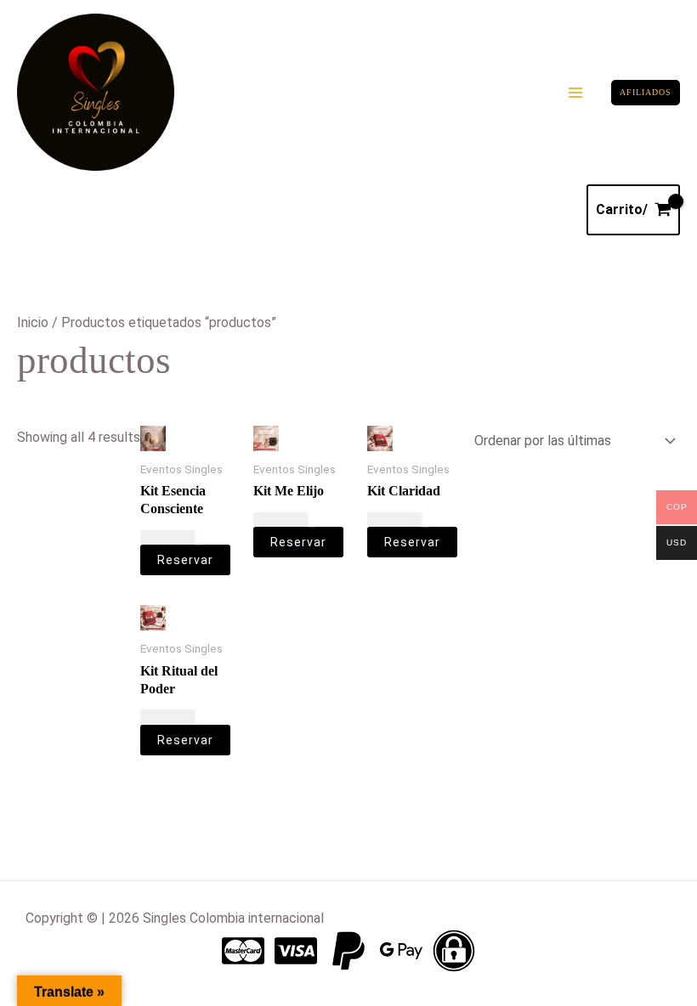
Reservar (185, 560)
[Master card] (243, 951)
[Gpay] (401, 951)
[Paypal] (348, 951)
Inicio (32, 322)
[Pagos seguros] (454, 951)
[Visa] (296, 951)
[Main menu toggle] (575, 92)
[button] (645, 92)
